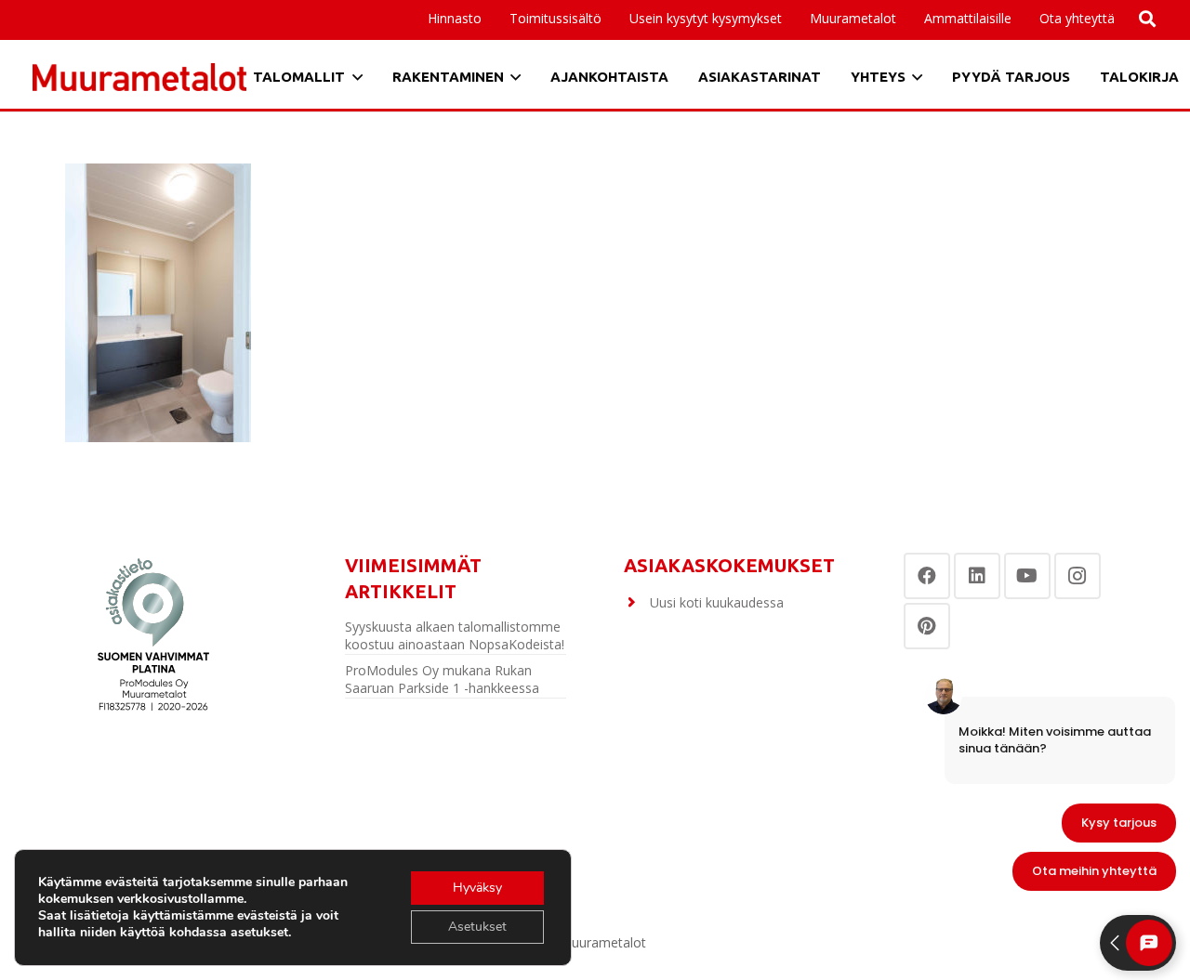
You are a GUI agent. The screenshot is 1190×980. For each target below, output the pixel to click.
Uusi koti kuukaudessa (717, 602)
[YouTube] (1027, 576)
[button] (1019, 18)
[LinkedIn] (977, 576)
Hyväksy (477, 887)
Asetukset (477, 926)
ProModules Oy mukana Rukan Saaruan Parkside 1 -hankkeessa (442, 679)
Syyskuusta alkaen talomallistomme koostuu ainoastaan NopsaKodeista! (454, 636)
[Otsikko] (139, 77)
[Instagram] (1077, 576)
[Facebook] (927, 576)
